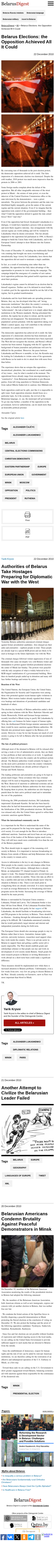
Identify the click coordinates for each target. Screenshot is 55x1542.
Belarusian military (11, 19)
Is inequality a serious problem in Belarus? (22, 1476)
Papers (6, 1411)
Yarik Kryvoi (7, 559)
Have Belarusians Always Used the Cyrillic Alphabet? (27, 1486)
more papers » (48, 1411)
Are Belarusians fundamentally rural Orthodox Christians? (23, 1480)
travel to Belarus (29, 19)
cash (14, 721)
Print (27, 520)
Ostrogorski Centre (41, 1506)
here (22, 417)
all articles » (24, 1023)
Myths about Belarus (13, 1471)
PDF (28, 537)
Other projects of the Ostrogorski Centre (27, 1513)
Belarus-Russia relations (13, 13)
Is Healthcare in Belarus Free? (17, 1490)
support (38, 908)
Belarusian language (35, 13)
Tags (4, 428)
